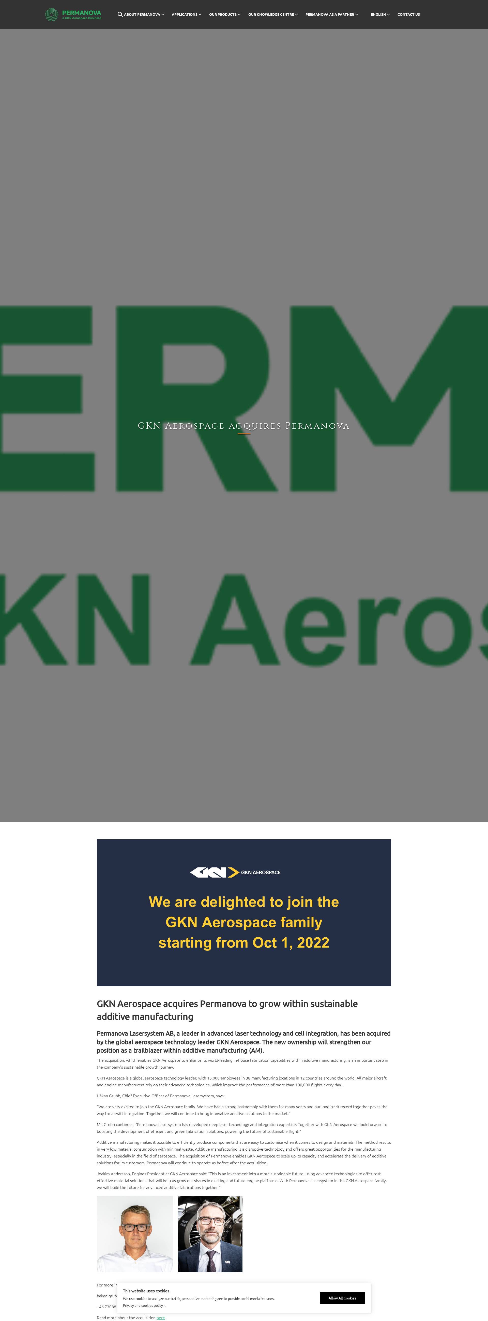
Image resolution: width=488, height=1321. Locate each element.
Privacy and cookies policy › (144, 1305)
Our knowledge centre (271, 14)
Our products (223, 14)
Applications (184, 14)
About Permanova (142, 14)
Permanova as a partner (330, 14)
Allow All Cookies (342, 1297)
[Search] (117, 14)
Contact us (409, 14)
